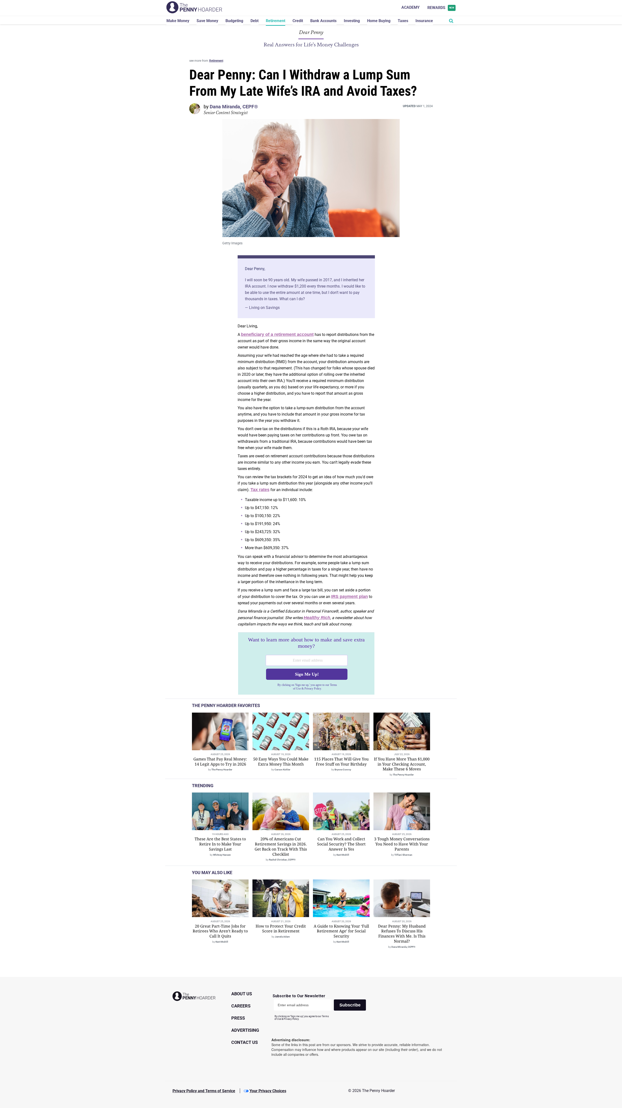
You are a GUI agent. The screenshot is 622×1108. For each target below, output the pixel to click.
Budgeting (234, 20)
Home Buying (378, 20)
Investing (352, 20)
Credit (298, 20)
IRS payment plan (349, 596)
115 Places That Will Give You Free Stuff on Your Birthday (341, 761)
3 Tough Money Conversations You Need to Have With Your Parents (402, 844)
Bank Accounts (323, 20)
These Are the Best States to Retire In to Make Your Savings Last (220, 844)
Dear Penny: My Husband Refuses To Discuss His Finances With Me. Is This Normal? (402, 933)
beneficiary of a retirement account (277, 334)
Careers (241, 1005)
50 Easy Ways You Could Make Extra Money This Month (281, 761)
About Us (241, 993)
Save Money (207, 20)
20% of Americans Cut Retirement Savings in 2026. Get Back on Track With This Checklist (281, 846)
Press (238, 1018)
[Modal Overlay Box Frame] (306, 663)
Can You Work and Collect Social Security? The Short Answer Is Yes (341, 844)
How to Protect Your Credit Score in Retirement (281, 928)
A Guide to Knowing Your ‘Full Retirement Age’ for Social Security (341, 931)
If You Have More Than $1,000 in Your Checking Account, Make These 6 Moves (402, 764)
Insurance (424, 20)
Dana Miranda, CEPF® (234, 107)
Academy (410, 7)
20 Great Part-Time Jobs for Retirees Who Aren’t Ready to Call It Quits (220, 931)
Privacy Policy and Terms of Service (204, 1091)
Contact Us (244, 1042)
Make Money (177, 20)
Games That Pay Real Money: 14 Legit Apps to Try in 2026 (220, 761)
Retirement (275, 20)
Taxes (403, 20)
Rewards (440, 7)
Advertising (245, 1030)
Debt (255, 20)
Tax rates (260, 489)
